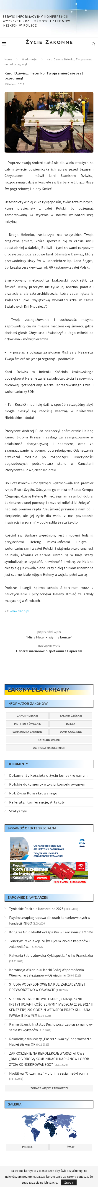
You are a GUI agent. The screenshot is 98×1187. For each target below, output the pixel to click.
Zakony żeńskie (71, 715)
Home (8, 59)
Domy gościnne (71, 731)
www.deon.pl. (20, 611)
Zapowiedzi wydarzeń (28, 897)
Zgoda (68, 1182)
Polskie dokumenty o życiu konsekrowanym (47, 784)
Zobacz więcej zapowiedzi (49, 1088)
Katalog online (49, 740)
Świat (71, 1147)
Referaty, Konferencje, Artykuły (37, 802)
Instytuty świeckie (27, 723)
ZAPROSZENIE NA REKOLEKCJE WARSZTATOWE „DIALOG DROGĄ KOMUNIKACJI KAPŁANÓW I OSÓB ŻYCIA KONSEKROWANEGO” (49, 1059)
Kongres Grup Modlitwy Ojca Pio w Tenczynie (44, 932)
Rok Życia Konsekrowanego (33, 793)
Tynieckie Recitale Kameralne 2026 (36, 908)
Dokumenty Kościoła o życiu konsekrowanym (48, 775)
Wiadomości (29, 59)
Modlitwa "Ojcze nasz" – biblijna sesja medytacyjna (48, 1073)
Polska (27, 1147)
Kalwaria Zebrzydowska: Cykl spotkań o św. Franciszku (51, 955)
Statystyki (18, 811)
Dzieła (70, 723)
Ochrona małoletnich (49, 748)
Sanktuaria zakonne (27, 731)
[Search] (93, 44)
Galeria (14, 1104)
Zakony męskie (27, 715)
